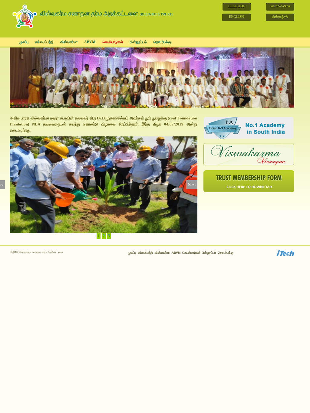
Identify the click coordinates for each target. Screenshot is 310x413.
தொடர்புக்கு (162, 42)
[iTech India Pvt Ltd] (285, 253)
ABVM (89, 42)
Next (192, 184)
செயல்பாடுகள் (112, 42)
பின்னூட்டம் (138, 42)
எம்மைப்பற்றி (44, 42)
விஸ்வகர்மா (69, 42)
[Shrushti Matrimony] (248, 154)
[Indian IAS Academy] (248, 127)
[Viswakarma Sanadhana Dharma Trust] (25, 15)
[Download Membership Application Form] (248, 181)
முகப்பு (23, 42)
